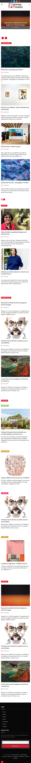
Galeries (4, 714)
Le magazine (15, 756)
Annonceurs (4, 756)
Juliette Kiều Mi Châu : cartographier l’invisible (15, 182)
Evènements (5, 721)
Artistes (4, 719)
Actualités (5, 726)
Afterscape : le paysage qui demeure (12, 69)
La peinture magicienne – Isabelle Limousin (14, 563)
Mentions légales (23, 754)
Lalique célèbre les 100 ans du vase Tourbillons (15, 478)
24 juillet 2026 (6, 112)
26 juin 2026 (5, 383)
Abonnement (21, 756)
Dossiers (4, 724)
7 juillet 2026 (5, 276)
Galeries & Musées (15, 754)
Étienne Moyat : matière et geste (10, 146)
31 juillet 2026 (6, 72)
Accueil (4, 712)
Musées (4, 716)
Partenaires (9, 756)
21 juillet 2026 (6, 185)
